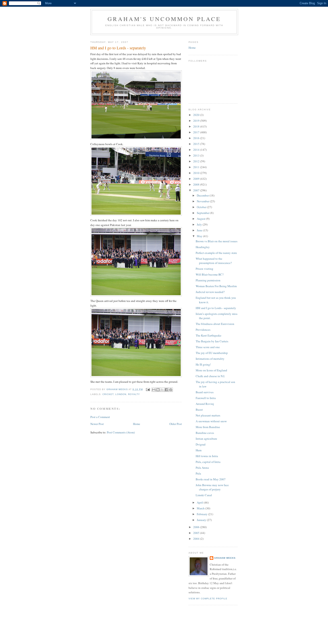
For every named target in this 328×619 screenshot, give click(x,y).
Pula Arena (202, 468)
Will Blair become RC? (210, 274)
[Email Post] (148, 389)
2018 (196, 126)
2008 (196, 184)
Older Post (175, 424)
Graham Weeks (225, 558)
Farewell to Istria (206, 398)
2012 (196, 161)
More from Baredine (208, 427)
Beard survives (205, 392)
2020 (196, 115)
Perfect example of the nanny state (216, 253)
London (120, 394)
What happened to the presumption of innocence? (214, 261)
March (201, 508)
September (203, 213)
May (200, 236)
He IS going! (203, 364)
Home (136, 424)
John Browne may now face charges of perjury (212, 487)
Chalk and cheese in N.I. (210, 376)
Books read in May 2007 (211, 479)
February (202, 514)
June (200, 230)
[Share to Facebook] (166, 389)
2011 (196, 167)
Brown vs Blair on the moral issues (216, 241)
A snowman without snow (211, 421)
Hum (198, 450)
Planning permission (208, 280)
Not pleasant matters (208, 415)
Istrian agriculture (206, 439)
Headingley (203, 247)
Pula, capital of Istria (208, 462)
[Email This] (154, 389)
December (203, 195)
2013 (196, 155)
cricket (108, 394)
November (203, 201)
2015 (196, 144)
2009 (196, 179)
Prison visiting (204, 269)
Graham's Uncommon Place (164, 19)
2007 (196, 190)
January (202, 520)
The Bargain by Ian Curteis (212, 341)
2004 (196, 539)
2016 (196, 138)
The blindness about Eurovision (215, 324)
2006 (196, 527)
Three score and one (208, 347)
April (200, 502)
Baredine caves (205, 433)
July (200, 224)
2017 (196, 132)
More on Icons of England (211, 370)
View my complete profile (208, 598)
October (202, 207)
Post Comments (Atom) (121, 432)
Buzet (199, 410)
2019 (196, 121)
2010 (196, 173)
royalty (134, 394)
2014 (196, 150)
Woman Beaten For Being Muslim (216, 286)
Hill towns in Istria (207, 456)
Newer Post (97, 424)
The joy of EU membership (212, 353)
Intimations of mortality (210, 359)
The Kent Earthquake (208, 335)
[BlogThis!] (158, 389)
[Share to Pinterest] (170, 389)
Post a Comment (100, 417)
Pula (198, 473)
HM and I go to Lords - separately (118, 47)
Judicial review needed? (210, 292)
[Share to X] (162, 389)
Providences (203, 330)
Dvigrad (201, 444)
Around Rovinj (205, 404)
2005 (196, 533)
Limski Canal (204, 495)
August (201, 219)
